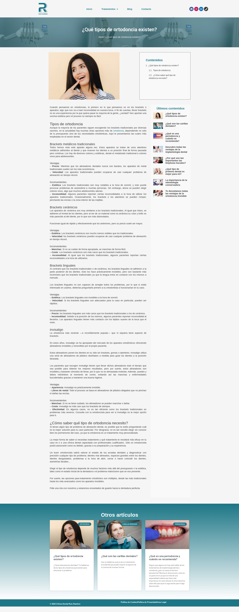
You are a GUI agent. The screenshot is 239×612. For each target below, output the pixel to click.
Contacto (146, 9)
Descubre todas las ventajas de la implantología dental (176, 149)
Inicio (89, 9)
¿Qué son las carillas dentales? (176, 124)
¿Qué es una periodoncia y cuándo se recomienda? (172, 137)
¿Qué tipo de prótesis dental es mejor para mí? (174, 171)
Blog (129, 9)
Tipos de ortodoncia (162, 70)
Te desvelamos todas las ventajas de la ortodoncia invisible (176, 193)
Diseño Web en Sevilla (59, 609)
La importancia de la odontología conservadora (176, 182)
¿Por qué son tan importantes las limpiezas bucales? (175, 160)
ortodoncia (118, 130)
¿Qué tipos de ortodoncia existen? (164, 65)
